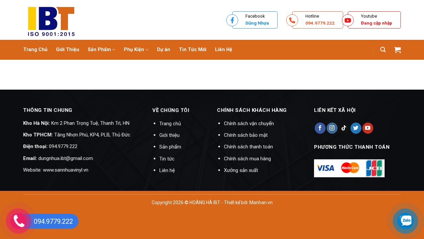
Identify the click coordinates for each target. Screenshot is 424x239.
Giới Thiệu (67, 49)
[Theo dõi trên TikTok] (343, 128)
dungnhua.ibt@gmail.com (65, 158)
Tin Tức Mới (192, 49)
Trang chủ (170, 123)
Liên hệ (167, 170)
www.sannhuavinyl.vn (65, 170)
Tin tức (167, 159)
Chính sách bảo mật (246, 135)
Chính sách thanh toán (248, 147)
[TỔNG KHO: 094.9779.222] (111, 20)
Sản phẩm (170, 147)
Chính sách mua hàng (247, 159)
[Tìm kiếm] (383, 49)
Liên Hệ (223, 49)
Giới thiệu (169, 135)
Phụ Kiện (134, 49)
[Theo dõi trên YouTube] (367, 128)
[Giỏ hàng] (397, 49)
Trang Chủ (35, 49)
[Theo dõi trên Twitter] (355, 128)
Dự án (163, 49)
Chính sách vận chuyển (249, 123)
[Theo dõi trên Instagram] (331, 128)
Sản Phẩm (99, 49)
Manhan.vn (261, 202)
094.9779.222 (63, 146)
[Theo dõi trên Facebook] (319, 128)
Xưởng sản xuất (241, 170)
